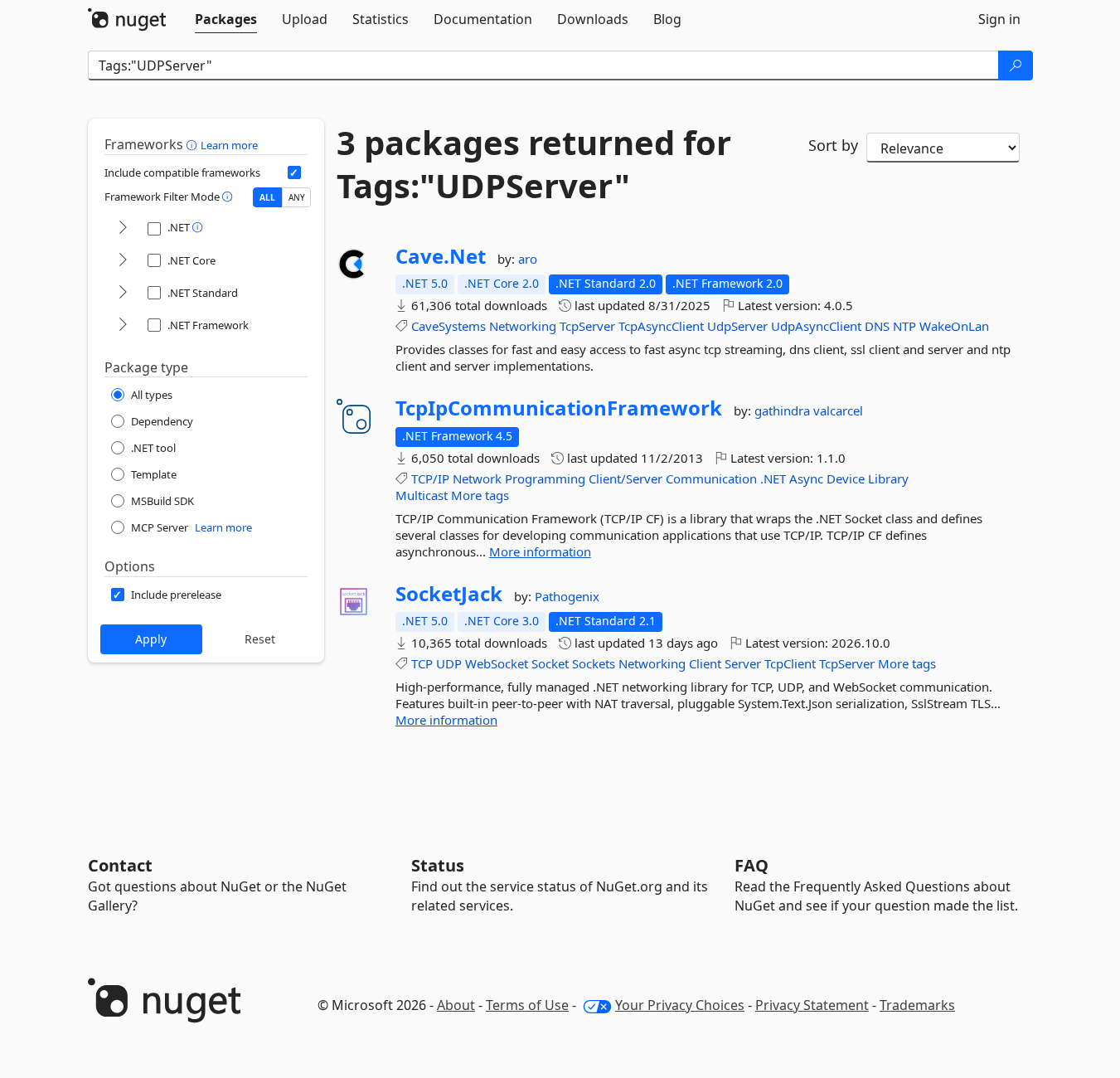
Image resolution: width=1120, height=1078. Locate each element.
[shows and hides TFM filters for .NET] (122, 228)
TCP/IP (430, 478)
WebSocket (496, 663)
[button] (194, 144)
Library (888, 478)
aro (527, 258)
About (456, 1005)
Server (743, 663)
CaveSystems (448, 326)
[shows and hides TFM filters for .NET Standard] (122, 293)
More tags (480, 495)
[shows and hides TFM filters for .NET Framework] (122, 325)
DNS (877, 326)
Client (705, 663)
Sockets (593, 663)
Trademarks (917, 1005)
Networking (522, 326)
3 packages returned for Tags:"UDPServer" (534, 164)
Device (846, 478)
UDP (449, 663)
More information (540, 551)
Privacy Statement (812, 1005)
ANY (296, 197)
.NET (773, 478)
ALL (267, 197)
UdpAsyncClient (816, 326)
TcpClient (790, 663)
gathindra (783, 410)
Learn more (229, 145)
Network (477, 478)
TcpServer (587, 326)
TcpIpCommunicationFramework (558, 408)
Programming (545, 478)
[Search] (1015, 65)
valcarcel (838, 410)
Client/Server (625, 478)
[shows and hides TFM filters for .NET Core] (122, 261)
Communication (711, 478)
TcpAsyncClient (661, 326)
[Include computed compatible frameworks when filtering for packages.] (294, 172)
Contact (120, 865)
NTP (904, 326)
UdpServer (737, 326)
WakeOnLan (954, 326)
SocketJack (448, 594)
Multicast (421, 495)
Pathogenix (567, 596)
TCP (422, 663)
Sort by (833, 145)
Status (437, 865)
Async (806, 478)
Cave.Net (440, 256)
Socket (550, 663)
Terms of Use (527, 1005)
